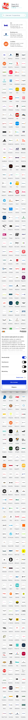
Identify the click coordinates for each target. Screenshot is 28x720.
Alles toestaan (14, 382)
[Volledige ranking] (8, 3)
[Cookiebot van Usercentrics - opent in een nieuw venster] (20, 332)
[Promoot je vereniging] (8, 8)
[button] (14, 25)
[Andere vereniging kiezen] (3, 8)
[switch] (24, 362)
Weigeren (14, 387)
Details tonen (19, 377)
